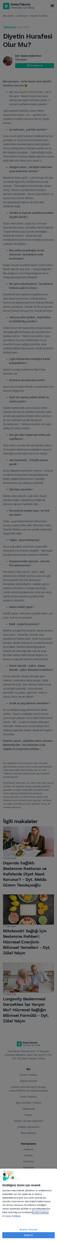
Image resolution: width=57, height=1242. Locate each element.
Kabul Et (28, 1235)
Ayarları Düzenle (28, 1229)
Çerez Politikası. (13, 1216)
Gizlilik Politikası (40, 1212)
